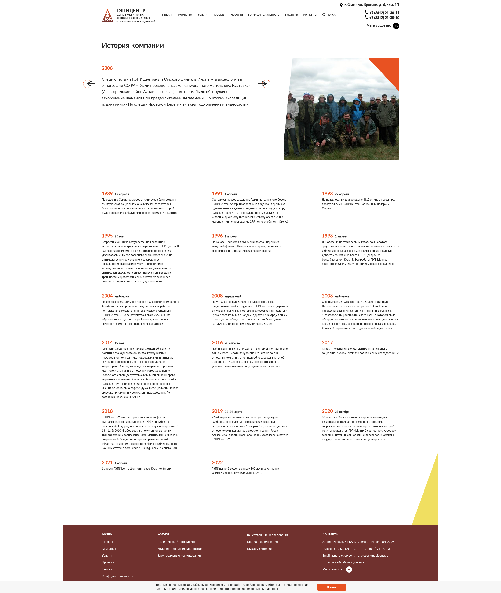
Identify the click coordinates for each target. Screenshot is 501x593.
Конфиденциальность (263, 14)
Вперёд (266, 84)
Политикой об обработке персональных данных (243, 588)
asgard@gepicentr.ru (345, 555)
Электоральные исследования (179, 555)
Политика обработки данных (343, 562)
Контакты (310, 14)
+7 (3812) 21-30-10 (384, 18)
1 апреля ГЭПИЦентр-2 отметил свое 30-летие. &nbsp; (137, 468)
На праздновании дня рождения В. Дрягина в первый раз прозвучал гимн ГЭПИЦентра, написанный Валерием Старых (358, 204)
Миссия (167, 14)
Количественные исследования (179, 548)
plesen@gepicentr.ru (375, 555)
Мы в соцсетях (378, 25)
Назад (87, 84)
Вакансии (291, 14)
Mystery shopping (259, 548)
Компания (185, 14)
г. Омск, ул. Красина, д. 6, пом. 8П (371, 5)
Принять (331, 587)
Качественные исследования (267, 535)
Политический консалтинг (176, 541)
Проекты (219, 14)
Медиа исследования (262, 541)
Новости (237, 14)
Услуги (202, 14)
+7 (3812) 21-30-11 (384, 13)
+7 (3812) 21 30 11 (349, 548)
